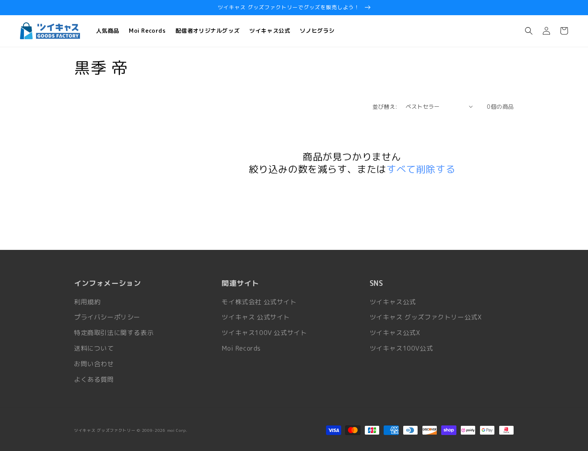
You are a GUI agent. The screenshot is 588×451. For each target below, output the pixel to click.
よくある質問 (94, 379)
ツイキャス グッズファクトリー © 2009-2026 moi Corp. (131, 430)
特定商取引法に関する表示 (114, 332)
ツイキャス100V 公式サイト (264, 332)
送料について (94, 348)
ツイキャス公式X (395, 332)
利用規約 (87, 301)
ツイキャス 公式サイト (256, 317)
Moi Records (241, 348)
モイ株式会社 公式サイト (259, 301)
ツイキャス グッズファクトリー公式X (426, 317)
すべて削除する (420, 169)
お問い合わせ (94, 363)
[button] (529, 31)
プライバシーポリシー (107, 317)
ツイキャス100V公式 (401, 348)
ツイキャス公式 (393, 301)
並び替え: (385, 106)
